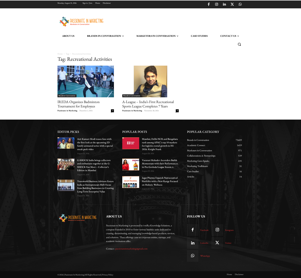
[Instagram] (216, 4)
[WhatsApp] (240, 4)
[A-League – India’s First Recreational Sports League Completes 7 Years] (150, 81)
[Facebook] (208, 4)
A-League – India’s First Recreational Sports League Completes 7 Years (148, 103)
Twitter (228, 242)
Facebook (204, 230)
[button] (239, 44)
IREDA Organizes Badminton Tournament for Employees (78, 103)
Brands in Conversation (67, 96)
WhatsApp (205, 255)
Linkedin (204, 242)
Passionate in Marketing (67, 110)
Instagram (229, 230)
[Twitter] (232, 4)
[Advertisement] (168, 21)
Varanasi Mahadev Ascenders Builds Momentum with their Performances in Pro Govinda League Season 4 (160, 164)
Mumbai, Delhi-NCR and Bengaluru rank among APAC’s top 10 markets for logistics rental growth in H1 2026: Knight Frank (160, 144)
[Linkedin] (224, 4)
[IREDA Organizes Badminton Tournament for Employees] (85, 81)
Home (60, 53)
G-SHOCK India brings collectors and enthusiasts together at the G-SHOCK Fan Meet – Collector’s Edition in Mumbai (94, 165)
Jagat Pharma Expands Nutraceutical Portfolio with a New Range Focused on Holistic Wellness (160, 181)
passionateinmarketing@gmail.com (131, 248)
